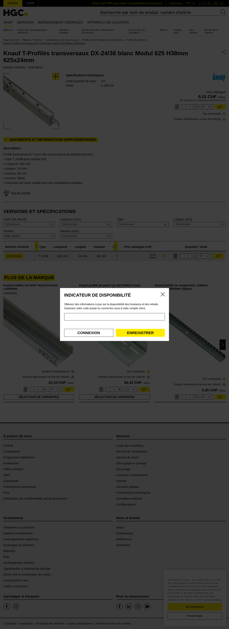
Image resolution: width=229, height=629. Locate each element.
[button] (88, 333)
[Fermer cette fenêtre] (163, 295)
